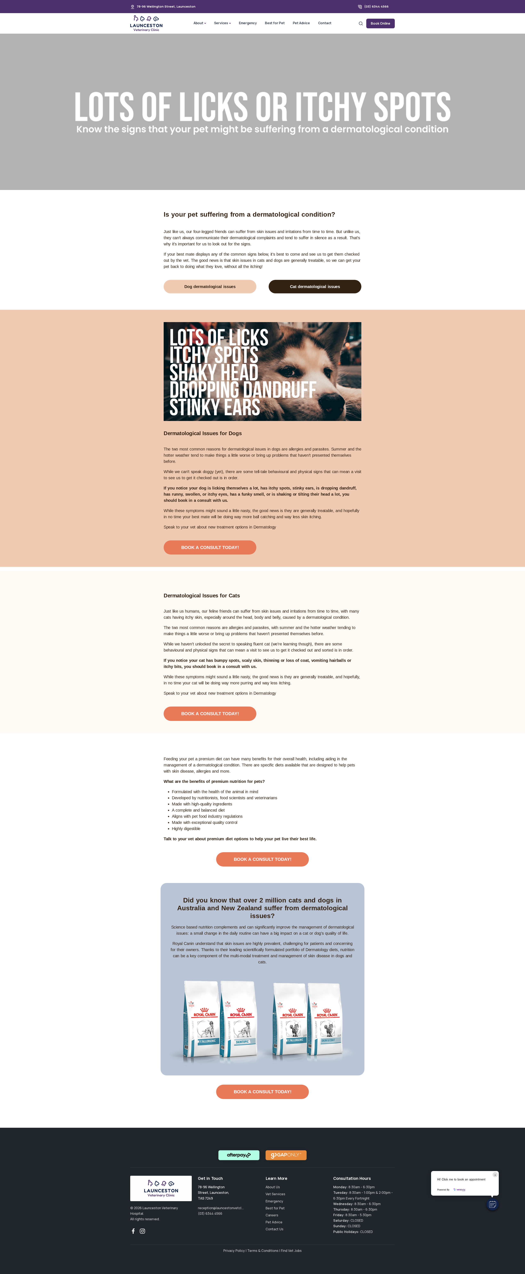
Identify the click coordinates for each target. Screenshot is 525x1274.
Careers (272, 1215)
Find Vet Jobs (291, 1250)
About (198, 23)
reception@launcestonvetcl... (221, 1207)
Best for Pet (275, 23)
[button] (492, 1204)
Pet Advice (301, 23)
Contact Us (274, 1229)
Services (221, 23)
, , (213, 1192)
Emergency (248, 23)
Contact (325, 23)
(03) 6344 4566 (376, 6)
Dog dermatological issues (210, 286)
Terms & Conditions (262, 1250)
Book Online (380, 23)
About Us (273, 1187)
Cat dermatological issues (315, 286)
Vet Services (275, 1194)
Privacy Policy (234, 1250)
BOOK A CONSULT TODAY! (210, 547)
